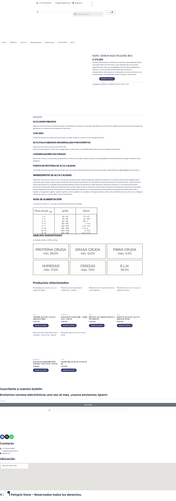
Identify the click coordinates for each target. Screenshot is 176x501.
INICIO (4, 42)
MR (100, 62)
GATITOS (23, 42)
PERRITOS (13, 42)
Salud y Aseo (49, 42)
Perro (127, 84)
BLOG (73, 42)
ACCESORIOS (62, 42)
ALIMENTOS (104, 84)
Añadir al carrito (107, 79)
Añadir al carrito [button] (41, 325)
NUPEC (123, 84)
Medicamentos (36, 42)
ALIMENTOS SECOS (114, 84)
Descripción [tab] (37, 117)
